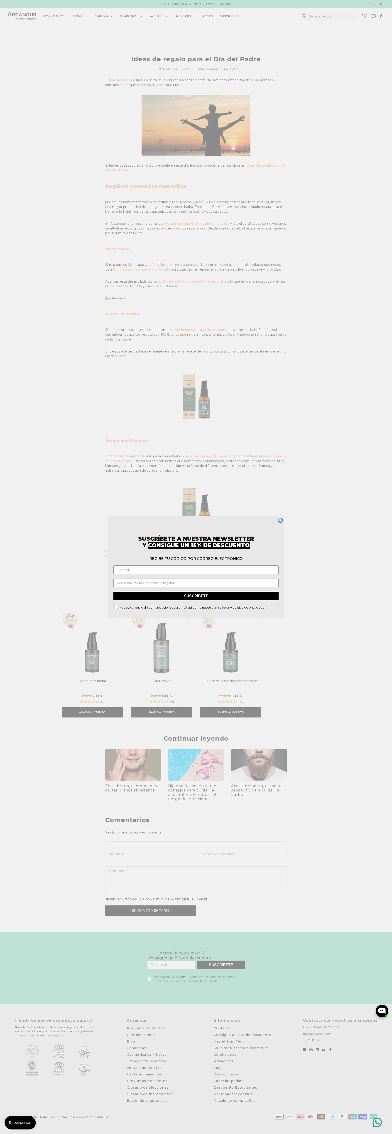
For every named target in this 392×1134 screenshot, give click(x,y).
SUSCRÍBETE (196, 596)
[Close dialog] (280, 520)
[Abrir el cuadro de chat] (382, 1011)
